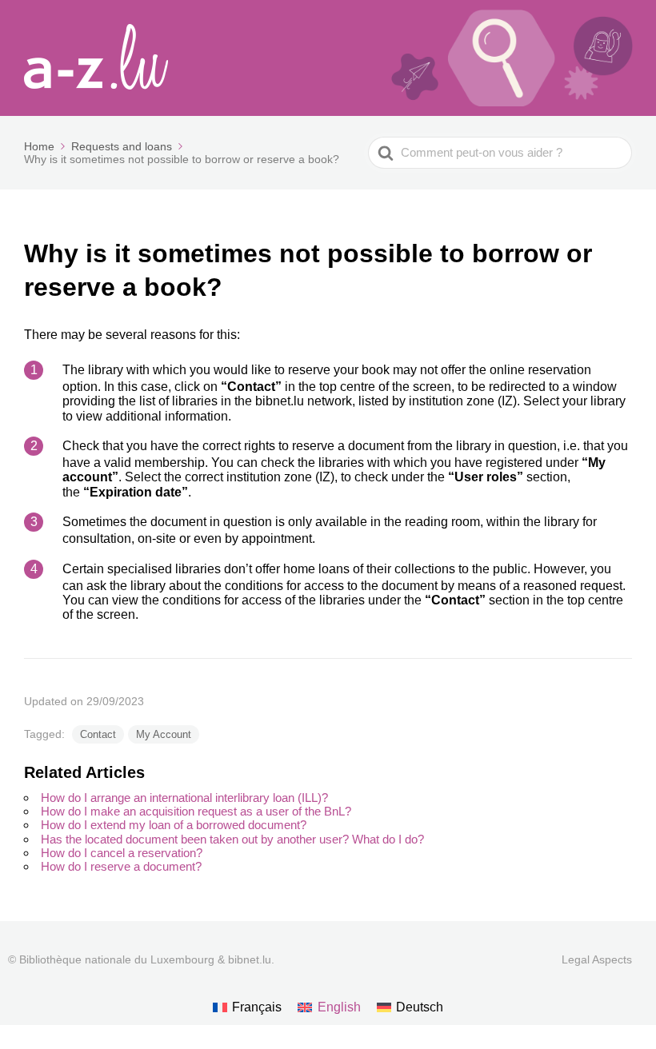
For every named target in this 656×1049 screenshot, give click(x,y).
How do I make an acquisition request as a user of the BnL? (196, 811)
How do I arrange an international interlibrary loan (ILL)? (184, 797)
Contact (98, 734)
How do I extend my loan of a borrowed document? (173, 825)
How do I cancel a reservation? (121, 853)
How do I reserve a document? (121, 866)
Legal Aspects (597, 959)
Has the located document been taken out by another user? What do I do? (232, 839)
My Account (163, 734)
